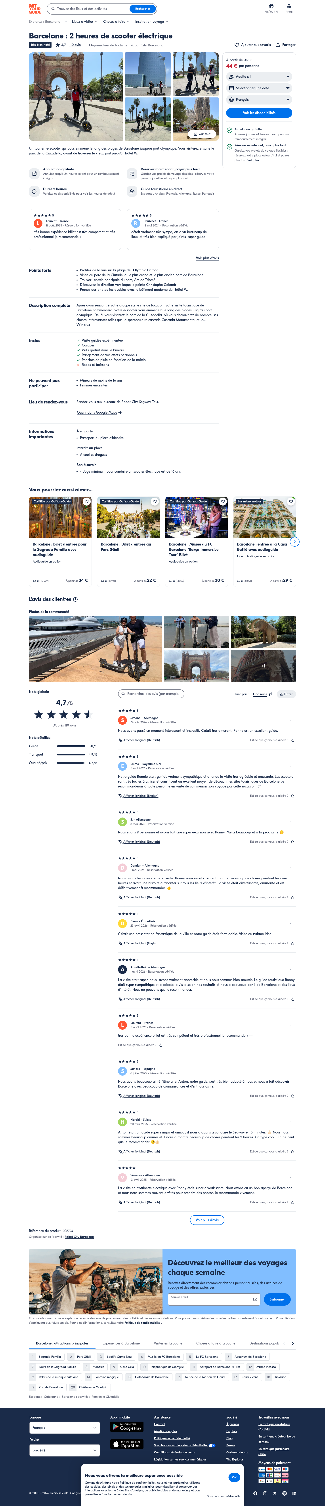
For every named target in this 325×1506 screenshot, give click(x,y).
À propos (232, 1424)
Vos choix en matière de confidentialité (181, 1445)
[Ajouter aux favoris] (87, 502)
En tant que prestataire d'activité (274, 1426)
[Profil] (288, 6)
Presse (230, 1445)
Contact (159, 1424)
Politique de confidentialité (142, 1323)
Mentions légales (165, 1431)
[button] (68, 45)
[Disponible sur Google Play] (126, 1427)
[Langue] (271, 6)
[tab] (62, 1343)
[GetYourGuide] (35, 9)
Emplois (231, 1431)
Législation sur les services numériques (180, 1459)
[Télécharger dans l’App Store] (126, 1445)
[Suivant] (295, 542)
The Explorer (234, 1459)
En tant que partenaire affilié (273, 1451)
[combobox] (88, 9)
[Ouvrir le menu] (292, 720)
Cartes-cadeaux (237, 1452)
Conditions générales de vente (174, 1452)
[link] (60, 541)
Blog (229, 1438)
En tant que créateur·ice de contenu (276, 1439)
